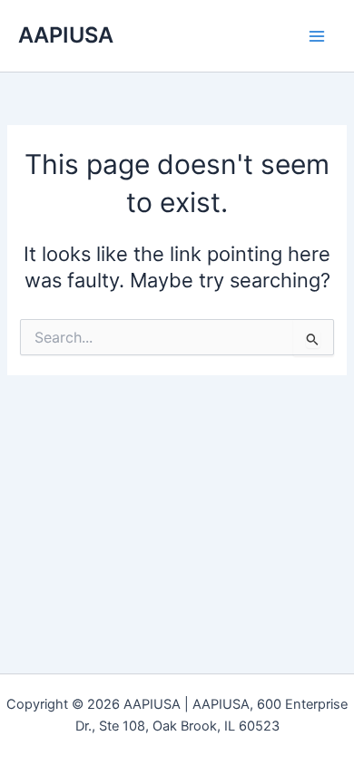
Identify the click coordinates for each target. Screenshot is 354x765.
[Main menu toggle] (317, 36)
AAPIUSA (65, 35)
